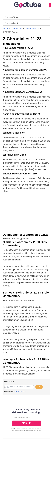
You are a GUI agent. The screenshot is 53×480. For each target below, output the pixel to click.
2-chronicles (16, 28)
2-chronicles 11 (31, 28)
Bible (5, 28)
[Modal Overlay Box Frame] (26, 420)
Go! (39, 387)
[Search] (50, 5)
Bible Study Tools (19, 391)
